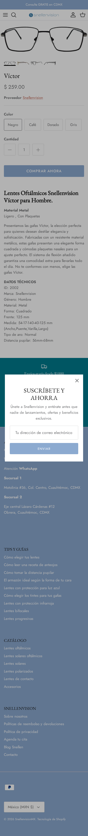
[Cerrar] (77, 380)
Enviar (44, 448)
